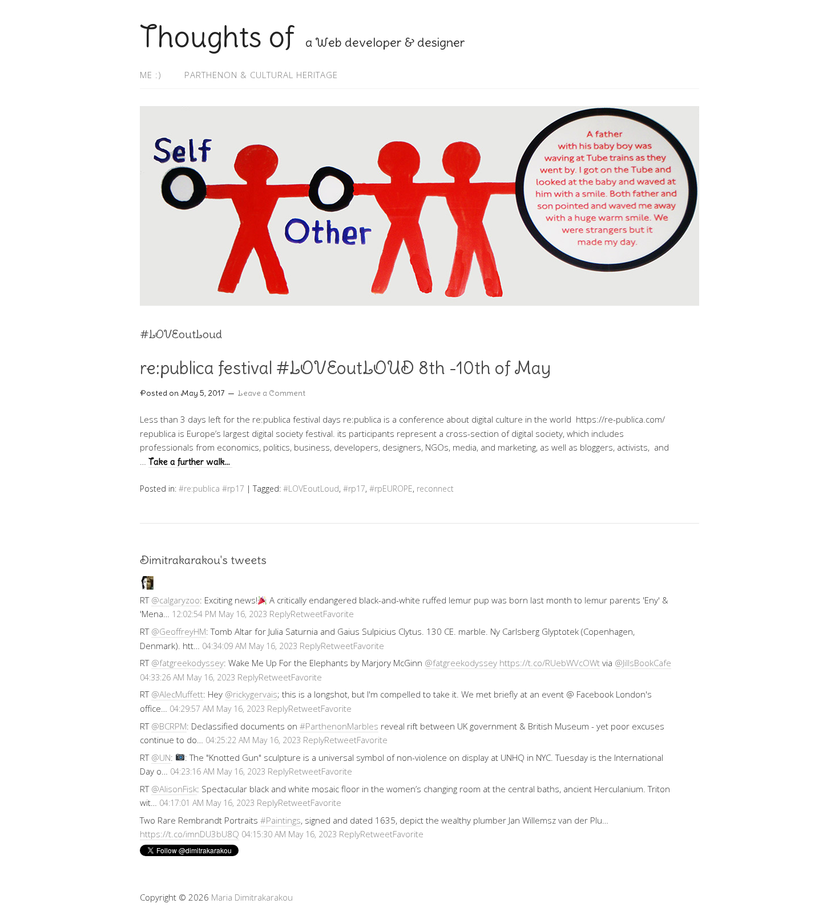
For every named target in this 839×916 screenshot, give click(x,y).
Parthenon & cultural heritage (261, 74)
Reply (280, 613)
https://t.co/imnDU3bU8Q (189, 834)
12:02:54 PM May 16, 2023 (219, 614)
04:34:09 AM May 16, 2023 (249, 646)
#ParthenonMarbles (339, 726)
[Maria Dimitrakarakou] (147, 586)
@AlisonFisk (174, 789)
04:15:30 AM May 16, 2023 (289, 834)
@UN (161, 757)
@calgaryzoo (175, 600)
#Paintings (280, 820)
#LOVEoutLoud (311, 488)
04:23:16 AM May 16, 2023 (217, 771)
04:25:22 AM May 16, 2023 (253, 740)
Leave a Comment (271, 393)
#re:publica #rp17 (211, 488)
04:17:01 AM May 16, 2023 (207, 802)
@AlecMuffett (177, 694)
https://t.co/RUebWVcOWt (549, 662)
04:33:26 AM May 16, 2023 (187, 677)
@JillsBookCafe (643, 662)
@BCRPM (169, 726)
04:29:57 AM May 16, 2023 (217, 708)
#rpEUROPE (391, 488)
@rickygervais (251, 694)
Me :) (151, 74)
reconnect (435, 488)
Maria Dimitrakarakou (252, 897)
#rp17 (354, 488)
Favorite (338, 613)
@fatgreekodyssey (187, 662)
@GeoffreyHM (178, 631)
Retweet (307, 613)
